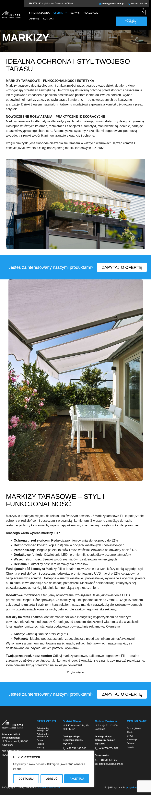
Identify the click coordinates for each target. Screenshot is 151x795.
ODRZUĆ (51, 778)
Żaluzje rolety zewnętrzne (43, 729)
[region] (51, 769)
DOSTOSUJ (26, 778)
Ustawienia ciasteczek (48, 787)
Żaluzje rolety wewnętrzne (43, 735)
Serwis (75, 12)
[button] (60, 13)
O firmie (34, 18)
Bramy (40, 740)
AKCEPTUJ (77, 778)
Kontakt (48, 18)
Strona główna (39, 12)
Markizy (40, 747)
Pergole (40, 744)
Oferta (58, 12)
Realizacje (91, 12)
